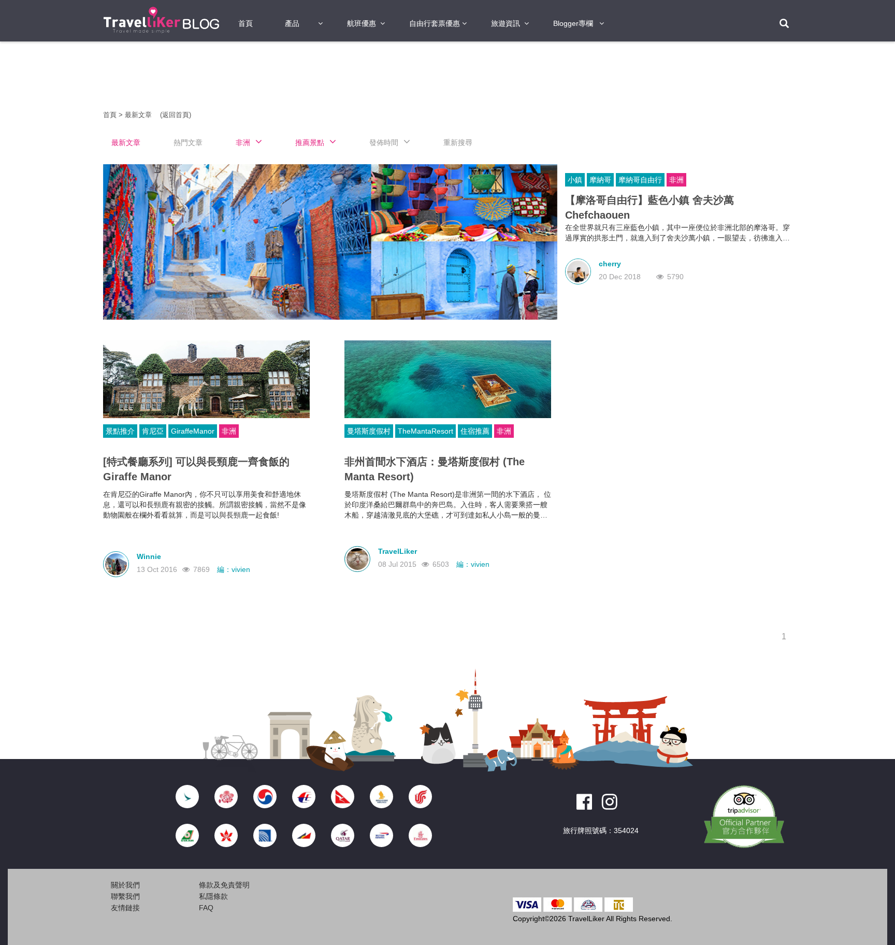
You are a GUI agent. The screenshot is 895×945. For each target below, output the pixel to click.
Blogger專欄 (573, 23)
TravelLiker (397, 551)
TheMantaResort (425, 431)
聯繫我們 (125, 896)
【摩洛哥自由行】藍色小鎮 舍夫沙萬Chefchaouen (649, 207)
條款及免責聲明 (224, 885)
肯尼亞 (153, 431)
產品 (292, 23)
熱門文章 (188, 142)
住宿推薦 (474, 431)
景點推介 (120, 431)
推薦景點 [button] (309, 142)
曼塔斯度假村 (369, 431)
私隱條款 (213, 896)
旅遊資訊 (505, 23)
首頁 (245, 23)
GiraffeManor (192, 431)
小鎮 (575, 180)
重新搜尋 (457, 142)
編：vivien (233, 569)
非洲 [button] (243, 142)
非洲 (676, 180)
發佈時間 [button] (383, 142)
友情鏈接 (125, 908)
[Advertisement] (43, 207)
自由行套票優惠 (434, 23)
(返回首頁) (175, 115)
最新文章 (139, 115)
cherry (610, 264)
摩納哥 (600, 180)
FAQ (206, 908)
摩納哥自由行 (640, 180)
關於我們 (125, 885)
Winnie (149, 556)
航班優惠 (361, 23)
